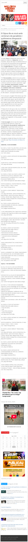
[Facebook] (20, 23)
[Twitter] (17, 23)
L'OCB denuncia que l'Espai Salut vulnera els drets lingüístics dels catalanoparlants (12, 525)
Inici (2, 28)
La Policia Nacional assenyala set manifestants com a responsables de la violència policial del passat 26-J (12, 515)
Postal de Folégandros (6, 507)
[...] (12, 493)
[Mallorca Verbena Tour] (14, 8)
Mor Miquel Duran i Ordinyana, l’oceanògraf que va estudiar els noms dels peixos (12, 497)
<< (3, 436)
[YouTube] (22, 23)
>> (25, 436)
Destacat (5, 28)
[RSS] (25, 23)
